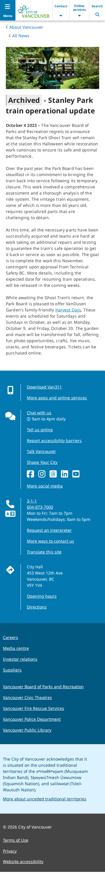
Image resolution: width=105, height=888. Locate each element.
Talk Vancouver (41, 451)
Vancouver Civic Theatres (27, 697)
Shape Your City (42, 462)
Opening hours (42, 596)
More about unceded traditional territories (44, 799)
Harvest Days (68, 310)
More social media (45, 486)
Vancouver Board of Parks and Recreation (43, 686)
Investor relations (20, 659)
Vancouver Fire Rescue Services (33, 708)
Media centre (16, 648)
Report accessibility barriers (54, 440)
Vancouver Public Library (27, 730)
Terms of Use (15, 840)
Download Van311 (44, 387)
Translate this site (44, 552)
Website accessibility (23, 861)
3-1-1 (32, 501)
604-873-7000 (40, 507)
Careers (10, 637)
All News (20, 35)
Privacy (10, 851)
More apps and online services (57, 397)
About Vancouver (26, 27)
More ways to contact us (50, 541)
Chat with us (39, 412)
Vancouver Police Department (32, 719)
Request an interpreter (49, 530)
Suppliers (12, 670)
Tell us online (40, 429)
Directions (37, 607)
